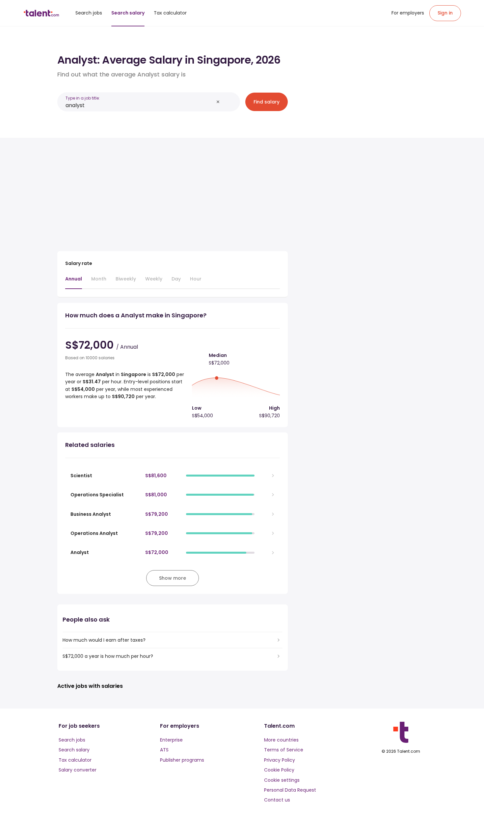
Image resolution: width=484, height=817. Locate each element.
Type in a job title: (83, 98)
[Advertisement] (172, 192)
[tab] (73, 282)
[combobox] (140, 105)
